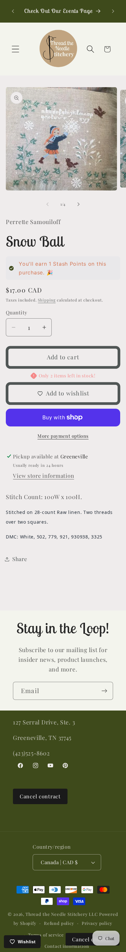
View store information (43, 475)
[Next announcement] (113, 11)
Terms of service (46, 934)
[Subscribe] (104, 691)
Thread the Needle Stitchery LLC (62, 914)
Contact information (67, 946)
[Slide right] (78, 204)
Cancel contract (40, 796)
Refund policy (59, 923)
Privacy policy (97, 923)
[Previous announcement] (13, 11)
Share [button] (19, 558)
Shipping (47, 299)
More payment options (63, 436)
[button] (15, 49)
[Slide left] (47, 204)
